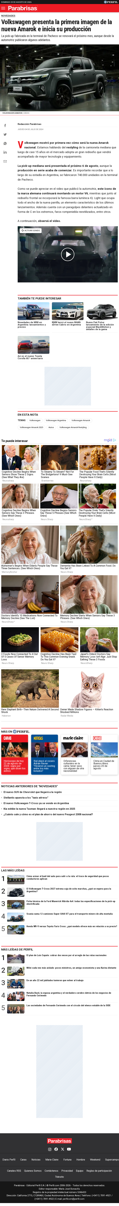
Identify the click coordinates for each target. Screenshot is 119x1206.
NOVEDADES (8, 15)
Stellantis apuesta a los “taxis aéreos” (26, 797)
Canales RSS (14, 1170)
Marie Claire (51, 1159)
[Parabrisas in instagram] (49, 1150)
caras (14, 739)
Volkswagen (34, 420)
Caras (23, 1159)
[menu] (3, 8)
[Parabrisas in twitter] (62, 1150)
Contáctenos (51, 1170)
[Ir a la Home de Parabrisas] (22, 8)
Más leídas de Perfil (17, 949)
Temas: (22, 420)
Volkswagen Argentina (56, 420)
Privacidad (67, 1170)
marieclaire (74, 739)
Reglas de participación (99, 1170)
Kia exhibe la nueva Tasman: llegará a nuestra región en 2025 (39, 808)
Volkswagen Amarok (81, 420)
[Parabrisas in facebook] (56, 1150)
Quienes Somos (33, 1170)
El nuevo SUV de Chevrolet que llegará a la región (33, 792)
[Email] (5, 161)
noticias (44, 739)
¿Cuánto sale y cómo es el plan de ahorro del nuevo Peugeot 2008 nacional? (48, 814)
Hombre (80, 1159)
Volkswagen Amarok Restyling (73, 427)
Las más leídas (12, 870)
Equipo (79, 1170)
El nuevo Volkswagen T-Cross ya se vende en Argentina (37, 803)
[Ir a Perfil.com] (111, 2)
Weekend (95, 1159)
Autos (51, 427)
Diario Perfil (8, 1159)
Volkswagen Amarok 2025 (31, 427)
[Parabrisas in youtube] (69, 1150)
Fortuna (67, 1159)
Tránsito (59, 1176)
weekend (104, 739)
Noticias (35, 1159)
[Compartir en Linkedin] (5, 152)
